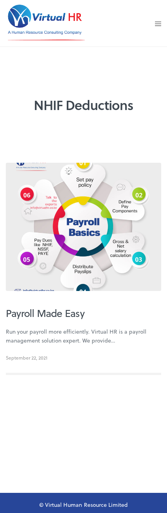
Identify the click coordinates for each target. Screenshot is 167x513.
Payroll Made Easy (45, 313)
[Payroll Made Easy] (83, 227)
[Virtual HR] (46, 23)
